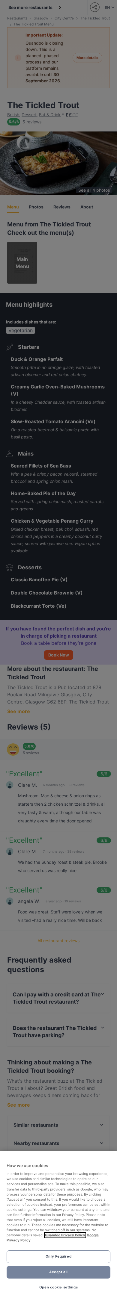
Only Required (58, 1256)
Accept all (58, 1272)
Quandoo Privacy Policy (65, 1235)
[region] (58, 1226)
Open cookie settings (58, 1287)
